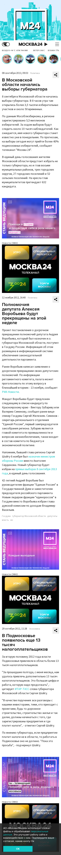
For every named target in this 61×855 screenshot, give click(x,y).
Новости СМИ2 (10, 243)
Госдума (6, 516)
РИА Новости (10, 392)
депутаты (52, 516)
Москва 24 (30, 44)
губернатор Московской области (29, 516)
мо (11, 520)
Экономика (34, 628)
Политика (35, 73)
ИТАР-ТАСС (22, 689)
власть (5, 520)
